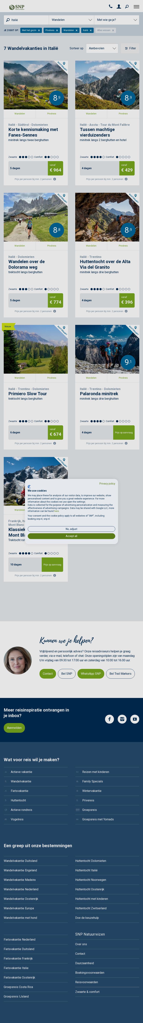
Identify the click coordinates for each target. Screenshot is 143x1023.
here (56, 511)
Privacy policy (107, 483)
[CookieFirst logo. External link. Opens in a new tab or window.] (29, 486)
